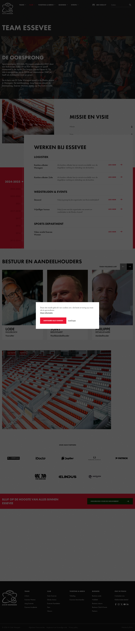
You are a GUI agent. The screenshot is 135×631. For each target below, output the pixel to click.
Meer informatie (46, 312)
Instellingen (72, 320)
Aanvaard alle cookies (53, 321)
